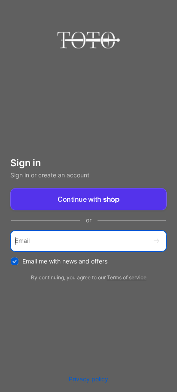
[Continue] (156, 240)
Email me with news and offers (64, 261)
